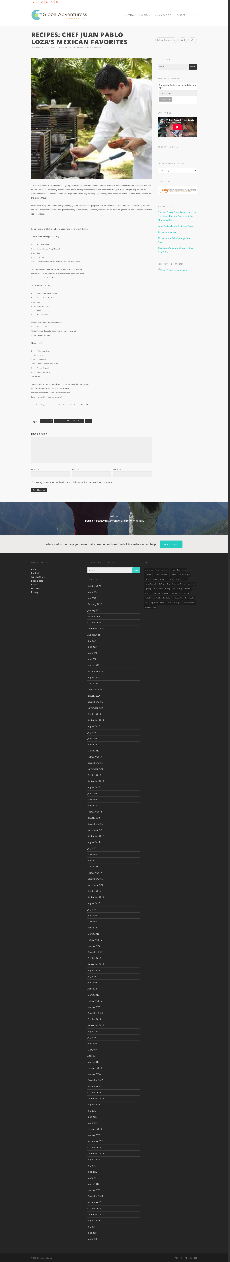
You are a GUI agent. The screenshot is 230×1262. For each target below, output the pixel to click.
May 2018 (92, 799)
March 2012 (93, 1184)
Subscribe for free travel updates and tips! (177, 86)
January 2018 (93, 817)
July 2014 (91, 1037)
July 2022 (91, 598)
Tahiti (146, 603)
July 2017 (91, 848)
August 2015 (93, 970)
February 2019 (94, 756)
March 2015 (93, 994)
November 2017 (95, 829)
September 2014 (95, 1025)
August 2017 (93, 842)
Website (117, 469)
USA (169, 603)
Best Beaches (181, 570)
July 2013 (91, 1110)
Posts (93, 47)
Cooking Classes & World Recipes (70, 47)
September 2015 (95, 964)
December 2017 (95, 823)
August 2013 (93, 1104)
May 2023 (92, 591)
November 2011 (95, 1202)
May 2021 (92, 653)
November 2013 (95, 1086)
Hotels (83, 47)
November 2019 (95, 707)
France (184, 579)
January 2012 (93, 1190)
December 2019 (95, 701)
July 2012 (91, 1165)
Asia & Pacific (163, 15)
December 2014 (95, 1013)
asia (167, 570)
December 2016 (95, 878)
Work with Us (38, 576)
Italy (193, 584)
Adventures (149, 570)
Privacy (34, 592)
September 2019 (95, 720)
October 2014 (94, 1019)
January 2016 (93, 946)
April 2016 (92, 927)
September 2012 (95, 1153)
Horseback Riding (178, 584)
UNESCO (163, 603)
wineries (148, 607)
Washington (177, 603)
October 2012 (94, 1147)
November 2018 (95, 768)
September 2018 (95, 781)
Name (35, 469)
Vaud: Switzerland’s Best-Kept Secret (176, 226)
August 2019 (93, 726)
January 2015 (93, 1007)
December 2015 (95, 952)
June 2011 (92, 1232)
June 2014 (92, 1043)
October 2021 (94, 622)
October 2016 (94, 891)
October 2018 (94, 775)
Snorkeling (166, 598)
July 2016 (91, 909)
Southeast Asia (178, 598)
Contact (35, 573)
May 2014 (92, 1049)
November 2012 (95, 1141)
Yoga (154, 607)
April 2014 (92, 1055)
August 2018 (93, 787)
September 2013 (95, 1098)
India (188, 584)
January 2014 (93, 1074)
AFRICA (130, 15)
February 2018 (94, 811)
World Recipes (78, 421)
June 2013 (92, 1116)
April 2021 (92, 659)
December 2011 (95, 1196)
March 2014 (93, 1062)
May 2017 (92, 854)
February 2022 (94, 604)
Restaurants (99, 47)
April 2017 (92, 860)
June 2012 (92, 1171)
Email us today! (171, 544)
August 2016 (93, 903)
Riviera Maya (66, 421)
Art (162, 570)
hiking (168, 584)
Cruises (173, 575)
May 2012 (92, 1177)
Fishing (177, 579)
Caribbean (165, 575)
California (148, 575)
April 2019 (92, 744)
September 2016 (95, 897)
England (154, 579)
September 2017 (95, 836)
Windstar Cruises (189, 603)
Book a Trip (37, 580)
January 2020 (93, 695)
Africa (157, 570)
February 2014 (94, 1068)
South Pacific (189, 598)
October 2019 (94, 714)
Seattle (158, 598)
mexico (57, 421)
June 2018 (92, 793)
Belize (173, 570)
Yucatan (88, 421)
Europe (180, 15)
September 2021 (95, 628)
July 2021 (91, 640)
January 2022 (93, 610)
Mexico (88, 47)
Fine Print (36, 588)
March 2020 (93, 683)
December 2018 (95, 762)
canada (156, 575)
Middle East (156, 593)
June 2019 (92, 738)
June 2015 (92, 982)
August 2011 (93, 1220)
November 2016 (95, 885)
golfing (161, 584)
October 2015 (94, 958)
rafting (186, 593)
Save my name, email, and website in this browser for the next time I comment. (73, 482)
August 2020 (93, 677)
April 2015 (92, 988)
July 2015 (91, 976)
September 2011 (95, 1214)
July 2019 (91, 732)
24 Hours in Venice (167, 232)
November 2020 (95, 671)
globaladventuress (39, 47)
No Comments (167, 40)
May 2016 (92, 921)
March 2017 (93, 866)
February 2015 (94, 1000)
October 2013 (94, 1092)
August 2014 (93, 1031)
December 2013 (95, 1080)
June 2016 (92, 915)
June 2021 (92, 646)
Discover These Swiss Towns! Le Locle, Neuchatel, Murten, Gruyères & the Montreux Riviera (177, 216)
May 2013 (92, 1123)
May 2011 (92, 1238)
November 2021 (95, 616)
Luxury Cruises (158, 589)
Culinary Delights (46, 421)
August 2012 (93, 1159)
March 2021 (93, 665)
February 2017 (94, 872)
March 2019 (93, 750)
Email (75, 469)
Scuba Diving (149, 598)
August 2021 (93, 634)
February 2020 (94, 689)
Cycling (147, 579)
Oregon (165, 593)
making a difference (184, 589)
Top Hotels (154, 603)
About (34, 569)
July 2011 (91, 1226)
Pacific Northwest (176, 593)
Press (34, 584)
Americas (144, 15)
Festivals (169, 579)
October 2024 (94, 585)
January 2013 (93, 1135)
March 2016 (93, 933)
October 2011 (94, 1208)
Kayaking (148, 589)
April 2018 (92, 805)
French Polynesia (151, 584)
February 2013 (94, 1129)
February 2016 (94, 939)
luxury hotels (170, 589)
